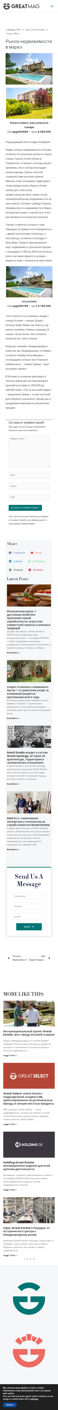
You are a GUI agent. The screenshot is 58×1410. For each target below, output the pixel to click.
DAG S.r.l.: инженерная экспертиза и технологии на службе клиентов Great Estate (28, 821)
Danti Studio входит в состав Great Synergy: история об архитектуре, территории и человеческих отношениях (27, 758)
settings (34, 1399)
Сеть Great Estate (35, 29)
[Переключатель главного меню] (52, 6)
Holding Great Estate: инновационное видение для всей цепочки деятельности (26, 1165)
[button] (17, 552)
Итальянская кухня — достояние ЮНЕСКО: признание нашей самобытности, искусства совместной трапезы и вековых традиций (29, 619)
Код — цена (29, 127)
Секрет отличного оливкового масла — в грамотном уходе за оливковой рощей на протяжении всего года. (28, 692)
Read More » (13, 652)
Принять (10, 1405)
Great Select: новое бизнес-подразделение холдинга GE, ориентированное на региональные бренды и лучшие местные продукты (28, 1098)
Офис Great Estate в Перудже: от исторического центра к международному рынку (26, 1231)
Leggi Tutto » (10, 1055)
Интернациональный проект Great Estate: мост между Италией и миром (28, 1033)
